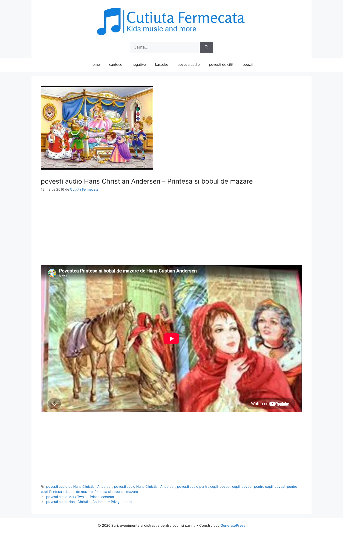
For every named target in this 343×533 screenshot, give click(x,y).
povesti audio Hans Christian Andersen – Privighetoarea (89, 502)
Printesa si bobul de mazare (116, 492)
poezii (248, 64)
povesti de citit (221, 64)
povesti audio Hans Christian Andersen (144, 486)
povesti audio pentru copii (197, 486)
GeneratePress (232, 525)
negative (139, 64)
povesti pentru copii (257, 486)
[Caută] (206, 47)
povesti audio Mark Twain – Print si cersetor (80, 497)
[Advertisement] (171, 232)
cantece (115, 64)
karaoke (161, 64)
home (95, 64)
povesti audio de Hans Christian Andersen (79, 486)
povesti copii (230, 486)
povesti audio (189, 64)
